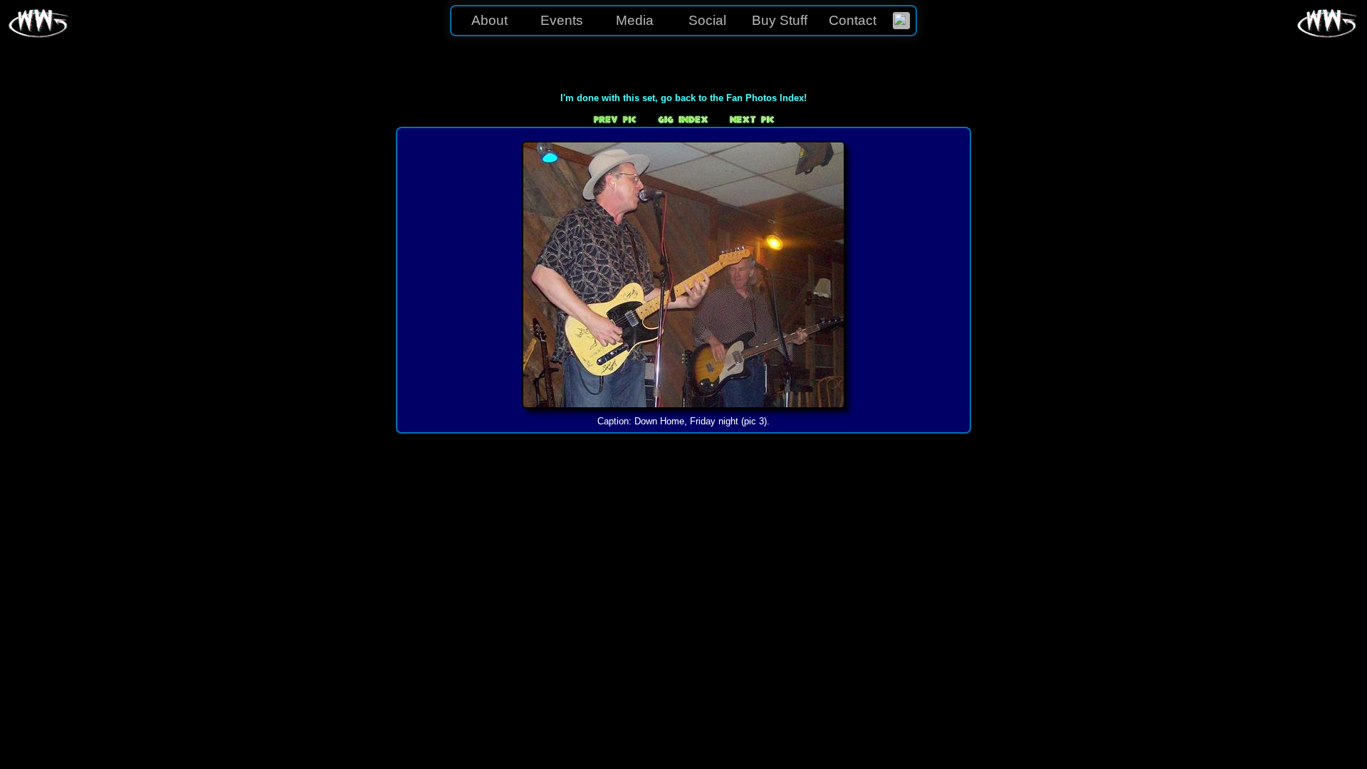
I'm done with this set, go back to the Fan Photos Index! (683, 98)
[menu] (683, 20)
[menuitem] (901, 20)
